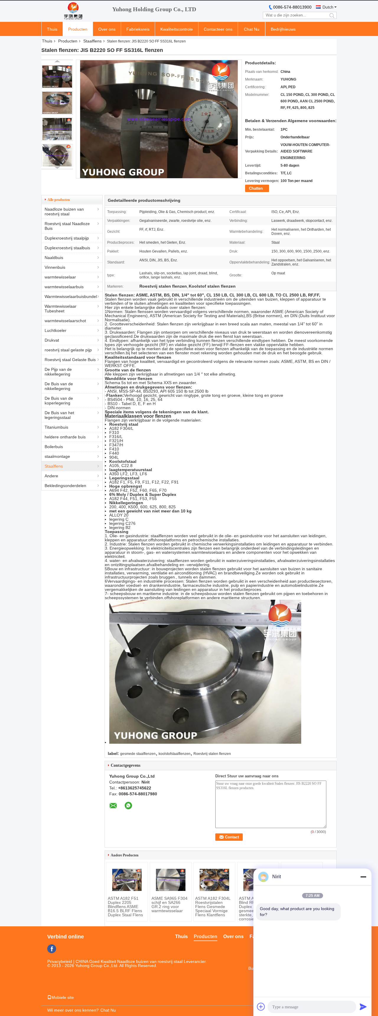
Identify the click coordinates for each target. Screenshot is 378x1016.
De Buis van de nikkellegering (59, 386)
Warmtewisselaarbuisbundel (71, 296)
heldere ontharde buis (65, 437)
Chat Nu (251, 29)
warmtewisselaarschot (65, 320)
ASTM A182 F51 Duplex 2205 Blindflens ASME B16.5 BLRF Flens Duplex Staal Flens (125, 906)
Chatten (256, 188)
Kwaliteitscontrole (176, 29)
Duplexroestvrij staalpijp (67, 238)
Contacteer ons (218, 29)
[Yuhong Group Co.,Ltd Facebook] (51, 948)
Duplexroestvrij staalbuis (67, 247)
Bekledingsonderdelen (65, 485)
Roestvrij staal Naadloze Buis (67, 226)
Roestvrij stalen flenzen (212, 754)
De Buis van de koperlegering (59, 400)
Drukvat (52, 340)
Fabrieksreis (137, 29)
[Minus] (363, 876)
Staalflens (92, 41)
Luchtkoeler (55, 330)
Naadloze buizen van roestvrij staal (64, 211)
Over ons (106, 29)
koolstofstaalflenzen (174, 754)
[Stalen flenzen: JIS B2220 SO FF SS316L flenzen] (57, 77)
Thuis (52, 29)
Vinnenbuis (55, 267)
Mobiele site (62, 997)
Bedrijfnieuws (283, 29)
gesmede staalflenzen (138, 754)
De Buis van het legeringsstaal (59, 415)
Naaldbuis (54, 257)
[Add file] (261, 1006)
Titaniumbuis (56, 427)
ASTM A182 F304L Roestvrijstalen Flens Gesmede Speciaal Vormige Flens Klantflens (212, 906)
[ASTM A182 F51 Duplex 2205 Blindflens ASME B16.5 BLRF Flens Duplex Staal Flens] (127, 880)
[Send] (363, 1006)
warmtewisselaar (60, 277)
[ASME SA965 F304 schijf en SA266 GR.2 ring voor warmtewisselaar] (170, 880)
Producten (77, 29)
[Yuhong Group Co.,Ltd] (73, 11)
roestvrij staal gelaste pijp (68, 350)
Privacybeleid (59, 961)
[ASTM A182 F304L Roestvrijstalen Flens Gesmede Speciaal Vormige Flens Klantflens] (214, 880)
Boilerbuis (54, 446)
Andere (51, 475)
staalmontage (57, 456)
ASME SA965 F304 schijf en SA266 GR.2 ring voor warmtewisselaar (169, 904)
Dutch (327, 7)
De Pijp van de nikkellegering (58, 371)
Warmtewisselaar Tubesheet (60, 308)
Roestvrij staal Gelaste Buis (70, 359)
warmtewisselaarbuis (64, 286)
